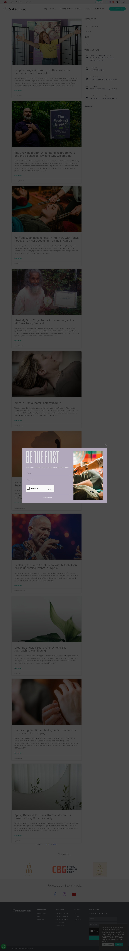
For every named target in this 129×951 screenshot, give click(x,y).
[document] (64, 475)
